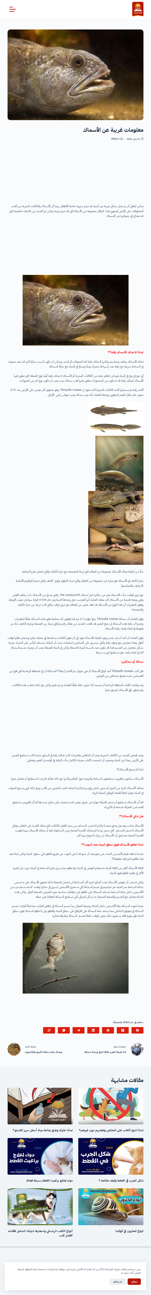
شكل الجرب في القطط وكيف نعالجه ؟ (121, 1180)
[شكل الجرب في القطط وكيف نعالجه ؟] (110, 1156)
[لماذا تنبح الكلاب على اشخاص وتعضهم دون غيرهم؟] (110, 1106)
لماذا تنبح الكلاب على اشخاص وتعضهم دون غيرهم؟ (111, 1130)
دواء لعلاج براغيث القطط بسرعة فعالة (49, 1180)
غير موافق (117, 1281)
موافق (134, 1281)
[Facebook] (137, 1030)
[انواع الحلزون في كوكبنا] (110, 1206)
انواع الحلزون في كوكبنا (129, 1231)
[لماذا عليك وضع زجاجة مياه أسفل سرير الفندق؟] (40, 1106)
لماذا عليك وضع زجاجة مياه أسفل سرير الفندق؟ (43, 1130)
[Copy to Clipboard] (49, 1030)
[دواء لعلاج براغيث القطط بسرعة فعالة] (40, 1156)
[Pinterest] (108, 1030)
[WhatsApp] (64, 1030)
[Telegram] (79, 1030)
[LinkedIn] (93, 1030)
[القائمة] (12, 9)
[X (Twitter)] (123, 1030)
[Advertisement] (75, 173)
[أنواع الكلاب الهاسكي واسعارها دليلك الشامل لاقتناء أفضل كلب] (40, 1206)
